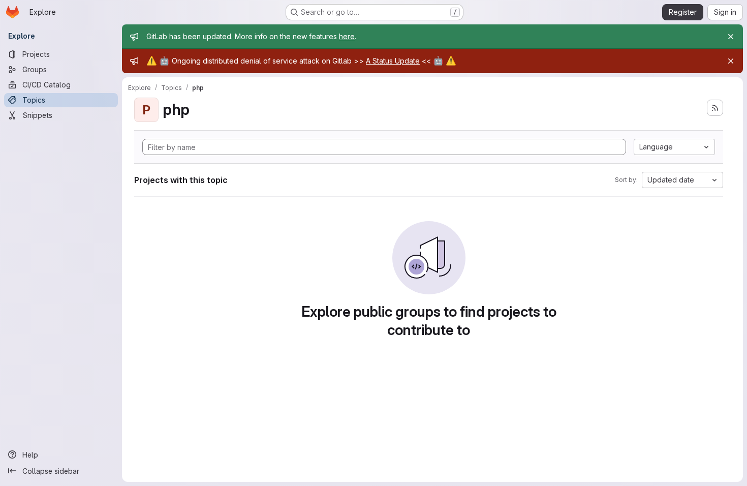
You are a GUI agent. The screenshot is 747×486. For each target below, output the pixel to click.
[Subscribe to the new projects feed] (715, 108)
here (347, 36)
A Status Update (393, 60)
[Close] (731, 37)
